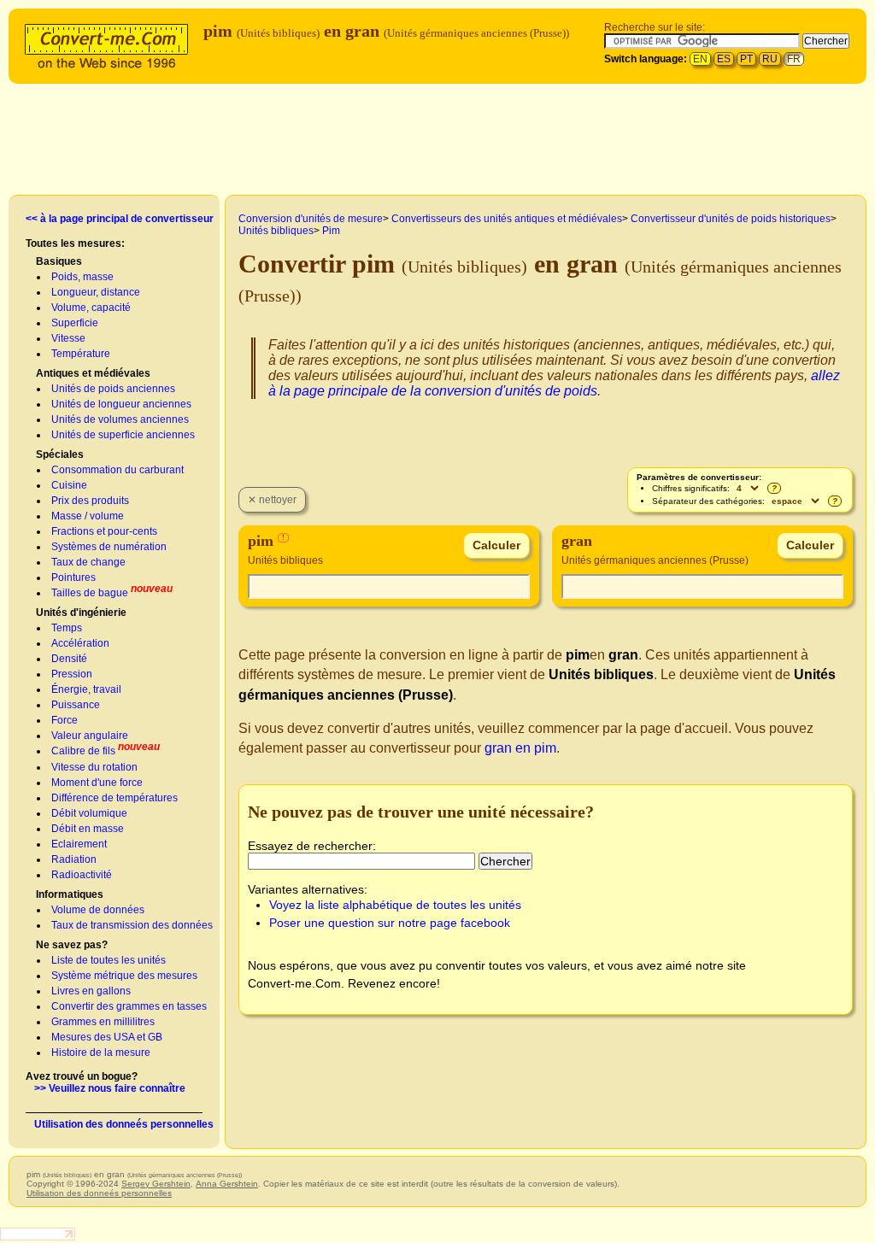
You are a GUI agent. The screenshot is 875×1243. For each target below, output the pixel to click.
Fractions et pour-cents (104, 531)
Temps (66, 628)
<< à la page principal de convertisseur (120, 219)
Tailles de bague (89, 593)
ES (724, 59)
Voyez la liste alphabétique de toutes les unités (395, 905)
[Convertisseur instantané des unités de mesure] (110, 44)
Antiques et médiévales (93, 373)
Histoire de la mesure (100, 1052)
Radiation (74, 859)
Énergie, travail (86, 689)
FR (794, 59)
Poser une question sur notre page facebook (389, 922)
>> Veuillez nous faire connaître (109, 1088)
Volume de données (97, 910)
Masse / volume (87, 516)
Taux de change (88, 562)
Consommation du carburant (117, 470)
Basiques (59, 261)
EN (700, 59)
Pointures (73, 577)
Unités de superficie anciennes (123, 435)
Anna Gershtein (227, 1183)
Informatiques (69, 894)
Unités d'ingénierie (81, 613)
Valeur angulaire (89, 736)
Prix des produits (90, 501)
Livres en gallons (91, 991)
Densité (69, 659)
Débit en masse (87, 829)
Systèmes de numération (109, 547)
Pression (71, 674)
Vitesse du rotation (94, 767)
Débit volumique (89, 813)
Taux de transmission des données (132, 925)
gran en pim (520, 748)
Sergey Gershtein (156, 1183)
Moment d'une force (97, 783)
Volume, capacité (91, 308)
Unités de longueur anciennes (121, 404)
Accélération (80, 643)
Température (80, 354)
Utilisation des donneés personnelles (124, 1124)
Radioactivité (81, 875)
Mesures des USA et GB (106, 1037)
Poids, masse (82, 277)
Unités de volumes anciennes (120, 419)
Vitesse (68, 338)
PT (746, 59)
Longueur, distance (95, 292)
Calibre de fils (83, 751)
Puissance (75, 705)
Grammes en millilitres (103, 1022)
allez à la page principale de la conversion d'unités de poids (554, 383)
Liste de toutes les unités (108, 960)
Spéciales (60, 454)
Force (64, 720)
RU (770, 59)
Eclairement (79, 844)
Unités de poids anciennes (113, 389)
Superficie (74, 323)
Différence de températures (114, 798)
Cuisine (69, 485)
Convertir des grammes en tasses (129, 1006)
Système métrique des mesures (124, 976)
